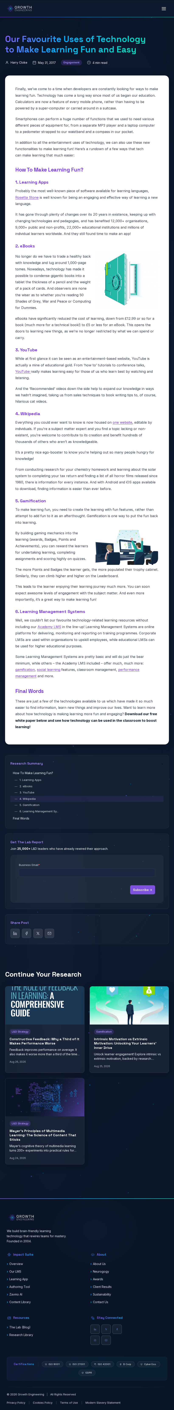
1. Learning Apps (28, 780)
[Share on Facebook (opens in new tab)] (26, 933)
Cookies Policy (42, 1402)
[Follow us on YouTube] (106, 1340)
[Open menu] (164, 9)
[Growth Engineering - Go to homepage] (19, 8)
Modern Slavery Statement (103, 1402)
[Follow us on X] (106, 1329)
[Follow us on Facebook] (117, 1329)
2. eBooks (23, 786)
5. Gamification (27, 805)
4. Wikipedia (25, 798)
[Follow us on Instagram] (95, 1340)
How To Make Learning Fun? (33, 773)
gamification (25, 669)
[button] (45, 1254)
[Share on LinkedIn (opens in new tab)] (15, 933)
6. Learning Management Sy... (36, 811)
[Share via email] (49, 933)
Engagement (71, 62)
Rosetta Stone (27, 197)
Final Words (21, 818)
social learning (48, 669)
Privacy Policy (16, 1402)
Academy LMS (49, 627)
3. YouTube (24, 792)
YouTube (23, 371)
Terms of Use (69, 1402)
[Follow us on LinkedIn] (95, 1329)
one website (122, 422)
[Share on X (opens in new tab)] (38, 933)
